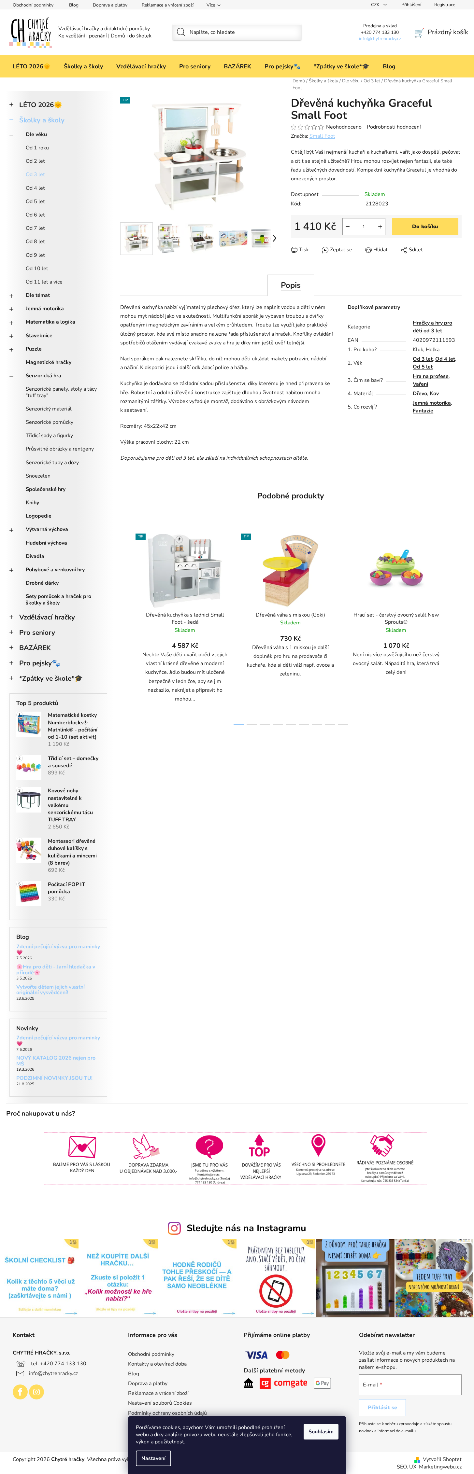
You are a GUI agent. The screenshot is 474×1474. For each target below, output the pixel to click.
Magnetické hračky (48, 362)
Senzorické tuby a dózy (52, 462)
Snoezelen (38, 476)
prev (125, 627)
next (456, 627)
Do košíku (425, 226)
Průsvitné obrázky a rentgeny (60, 448)
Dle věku (36, 134)
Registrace (444, 5)
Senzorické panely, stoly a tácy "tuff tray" (61, 392)
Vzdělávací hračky (47, 617)
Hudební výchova (46, 543)
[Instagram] (36, 1391)
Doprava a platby (110, 5)
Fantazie (423, 410)
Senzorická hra (43, 375)
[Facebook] (20, 1391)
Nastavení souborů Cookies (160, 1403)
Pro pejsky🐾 (39, 663)
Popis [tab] (291, 285)
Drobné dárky (42, 583)
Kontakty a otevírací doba (157, 1364)
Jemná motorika (45, 308)
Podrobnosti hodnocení (394, 127)
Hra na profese (431, 376)
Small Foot (322, 136)
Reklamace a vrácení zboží (168, 5)
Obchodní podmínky (33, 5)
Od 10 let (37, 268)
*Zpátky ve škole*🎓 (51, 678)
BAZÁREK (35, 647)
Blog (74, 5)
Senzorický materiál (49, 408)
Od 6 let (35, 214)
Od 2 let (35, 161)
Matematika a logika (50, 322)
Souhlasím (321, 1431)
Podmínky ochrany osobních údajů (167, 1413)
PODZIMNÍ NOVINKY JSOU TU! (54, 1078)
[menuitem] (31, 66)
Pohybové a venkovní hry (55, 569)
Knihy (32, 502)
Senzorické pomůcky (49, 422)
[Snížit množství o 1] (347, 226)
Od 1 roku (37, 147)
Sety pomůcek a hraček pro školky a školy (58, 599)
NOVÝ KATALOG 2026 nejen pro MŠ (55, 1061)
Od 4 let (35, 188)
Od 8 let (35, 241)
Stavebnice (39, 335)
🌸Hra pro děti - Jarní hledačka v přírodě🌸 (55, 970)
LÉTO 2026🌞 (40, 104)
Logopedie (38, 516)
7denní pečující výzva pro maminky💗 (58, 949)
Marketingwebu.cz (440, 1466)
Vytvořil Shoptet (442, 1459)
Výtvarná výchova (47, 529)
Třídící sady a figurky (49, 435)
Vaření (420, 384)
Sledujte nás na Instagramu (246, 1228)
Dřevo (420, 393)
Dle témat (38, 295)
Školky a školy (42, 120)
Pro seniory (37, 632)
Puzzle (34, 349)
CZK (376, 5)
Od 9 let (35, 255)
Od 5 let (35, 201)
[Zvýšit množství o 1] (380, 226)
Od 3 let (35, 174)
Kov (434, 393)
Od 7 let (35, 228)
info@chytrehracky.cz (53, 1373)
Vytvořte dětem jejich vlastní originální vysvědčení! (50, 990)
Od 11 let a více (44, 281)
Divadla (35, 556)
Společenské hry (45, 489)
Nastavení (153, 1458)
